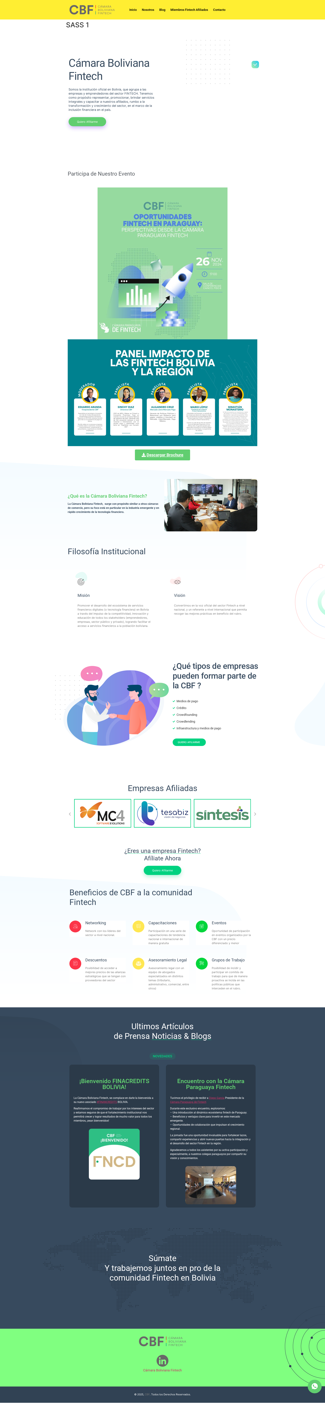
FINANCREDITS (107, 1102)
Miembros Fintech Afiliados (189, 10)
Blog (162, 10)
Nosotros (148, 10)
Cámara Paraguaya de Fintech (188, 1102)
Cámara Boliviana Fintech (162, 1370)
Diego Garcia (216, 1098)
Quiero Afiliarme (189, 742)
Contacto (219, 10)
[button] (70, 814)
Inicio (133, 10)
